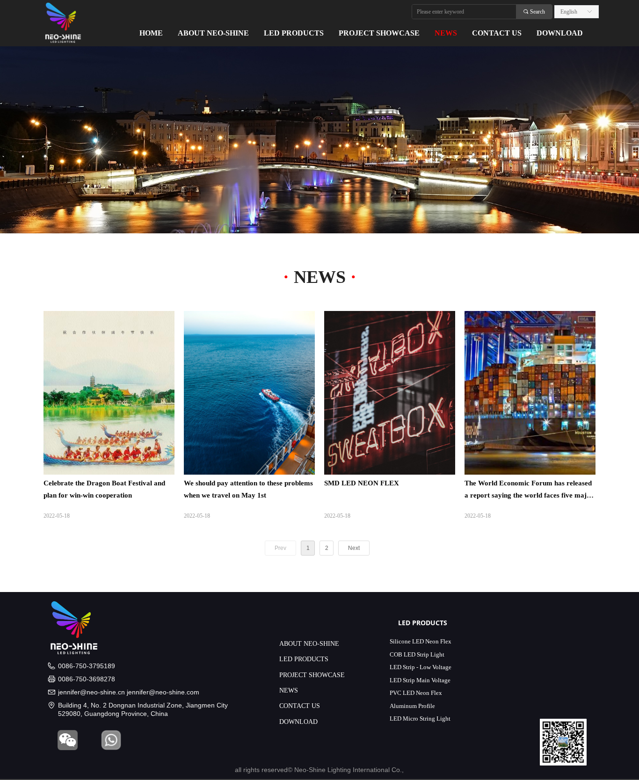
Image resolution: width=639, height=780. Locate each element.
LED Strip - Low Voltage (420, 667)
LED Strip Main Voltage (420, 680)
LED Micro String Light (420, 718)
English (568, 11)
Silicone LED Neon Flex (420, 641)
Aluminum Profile (412, 705)
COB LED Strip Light (417, 654)
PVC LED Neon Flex (416, 692)
